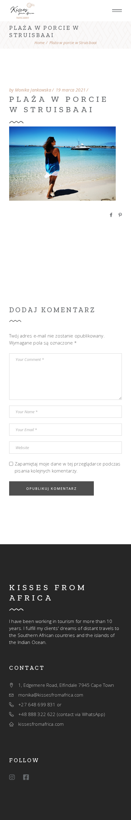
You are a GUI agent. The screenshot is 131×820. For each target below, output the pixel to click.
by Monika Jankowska (30, 90)
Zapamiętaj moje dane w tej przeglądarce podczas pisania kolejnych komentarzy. (67, 467)
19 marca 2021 (71, 90)
